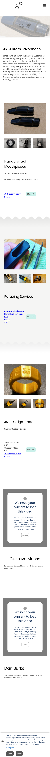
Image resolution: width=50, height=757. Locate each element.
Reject (19, 754)
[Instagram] (21, 25)
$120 (6, 322)
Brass (7, 319)
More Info (31, 194)
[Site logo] (19, 5)
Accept (25, 535)
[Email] (28, 25)
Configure (10, 747)
